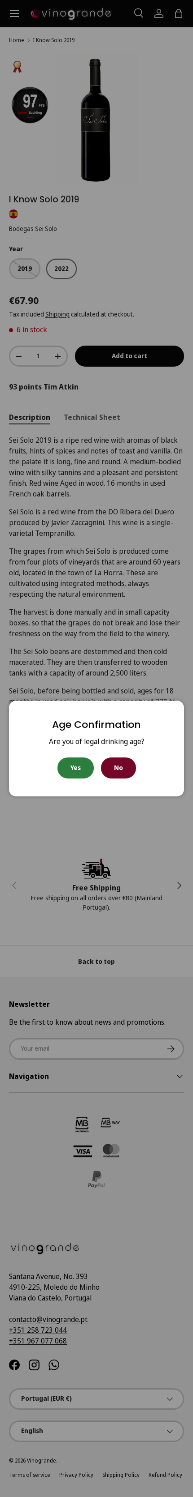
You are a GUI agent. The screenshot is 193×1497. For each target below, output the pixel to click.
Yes (75, 767)
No (118, 767)
